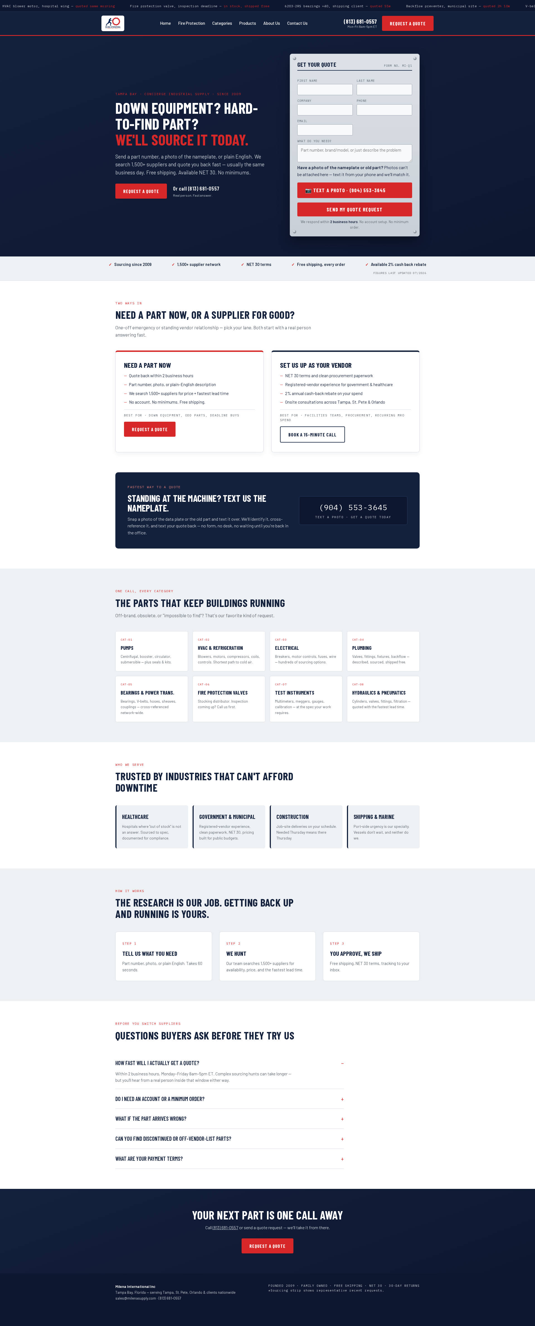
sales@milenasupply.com (135, 1298)
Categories (222, 23)
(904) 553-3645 (353, 510)
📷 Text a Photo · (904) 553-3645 (345, 190)
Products (247, 23)
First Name (307, 81)
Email (302, 121)
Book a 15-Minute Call (312, 434)
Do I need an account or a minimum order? (160, 1098)
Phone (362, 101)
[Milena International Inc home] (112, 23)
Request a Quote (408, 23)
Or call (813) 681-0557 (196, 188)
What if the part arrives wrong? (150, 1118)
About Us (271, 23)
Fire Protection (191, 23)
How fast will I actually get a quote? (157, 1063)
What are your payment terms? (149, 1158)
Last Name (366, 81)
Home (165, 23)
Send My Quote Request (355, 209)
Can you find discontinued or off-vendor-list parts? (173, 1138)
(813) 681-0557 (360, 21)
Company (304, 101)
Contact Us (297, 23)
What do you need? (314, 141)
